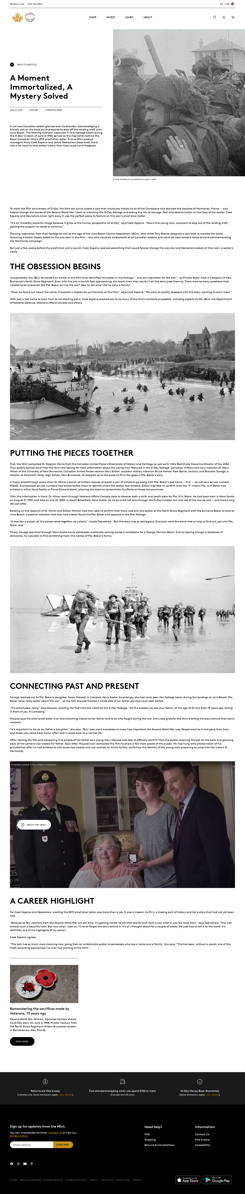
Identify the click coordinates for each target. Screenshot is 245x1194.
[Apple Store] (187, 1180)
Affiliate (137, 1179)
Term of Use (107, 1179)
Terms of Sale (123, 1179)
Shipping (150, 1139)
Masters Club (17, 4)
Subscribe (62, 1144)
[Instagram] (18, 1164)
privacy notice (19, 1135)
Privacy (94, 1179)
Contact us (55, 1132)
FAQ (147, 1134)
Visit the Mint (35, 4)
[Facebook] (11, 1164)
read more (22, 1041)
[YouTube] (25, 1164)
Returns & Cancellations (159, 1145)
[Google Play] (218, 1180)
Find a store (202, 1139)
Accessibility (202, 1145)
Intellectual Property (76, 1179)
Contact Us (202, 1134)
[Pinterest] (31, 1164)
